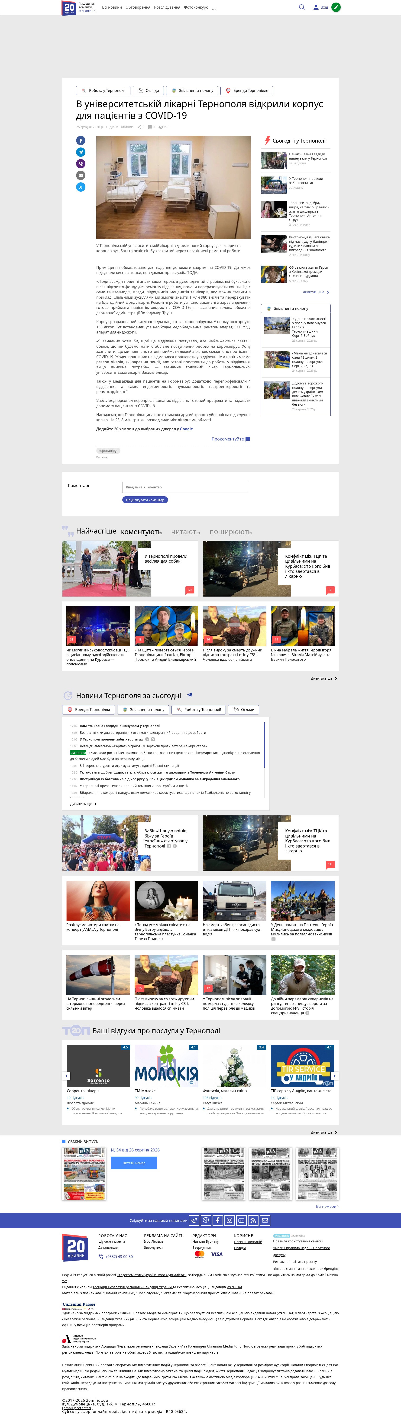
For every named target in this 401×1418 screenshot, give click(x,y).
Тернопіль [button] (86, 11)
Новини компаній (248, 1242)
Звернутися (153, 1247)
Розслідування (167, 7)
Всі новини (112, 7)
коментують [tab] (141, 531)
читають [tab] (185, 531)
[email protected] (77, 1408)
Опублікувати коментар (145, 500)
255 (163, 127)
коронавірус (108, 450)
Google (186, 428)
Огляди (152, 90)
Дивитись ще (317, 292)
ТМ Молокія (145, 1090)
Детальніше (108, 1247)
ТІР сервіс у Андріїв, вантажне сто (301, 1090)
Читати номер (134, 1163)
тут (64, 1281)
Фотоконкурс (196, 7)
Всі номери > (327, 1206)
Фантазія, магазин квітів (225, 1090)
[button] (190, 695)
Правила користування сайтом (298, 1241)
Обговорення (138, 7)
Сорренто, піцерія (83, 1090)
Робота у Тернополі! (107, 90)
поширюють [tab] (231, 531)
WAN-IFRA (234, 1287)
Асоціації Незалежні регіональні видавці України (133, 1287)
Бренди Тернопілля (250, 90)
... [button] (214, 7)
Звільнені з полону (196, 90)
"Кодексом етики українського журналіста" (151, 1275)
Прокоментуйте (231, 439)
